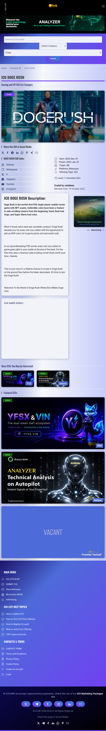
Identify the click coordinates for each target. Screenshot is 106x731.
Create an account (14, 669)
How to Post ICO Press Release (20, 619)
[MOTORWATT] (89, 211)
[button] (103, 6)
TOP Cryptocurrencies (16, 634)
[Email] (80, 704)
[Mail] (36, 152)
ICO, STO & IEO (13, 579)
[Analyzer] (53, 23)
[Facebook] (7, 152)
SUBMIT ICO (11, 584)
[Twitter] (2, 152)
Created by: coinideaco (64, 185)
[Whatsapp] (57, 723)
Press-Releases (13, 589)
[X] (25, 704)
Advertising (96, 230)
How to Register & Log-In (17, 624)
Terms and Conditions (16, 654)
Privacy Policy (12, 659)
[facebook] (48, 723)
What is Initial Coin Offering (18, 629)
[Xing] (31, 152)
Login (8, 674)
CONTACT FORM (14, 648)
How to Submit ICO (15, 614)
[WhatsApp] (22, 152)
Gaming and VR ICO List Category (17, 84)
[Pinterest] (27, 152)
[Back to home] (53, 6)
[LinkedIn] (17, 152)
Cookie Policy (12, 664)
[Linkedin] (53, 723)
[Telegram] (12, 152)
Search (53, 59)
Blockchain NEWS (14, 594)
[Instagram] (58, 704)
